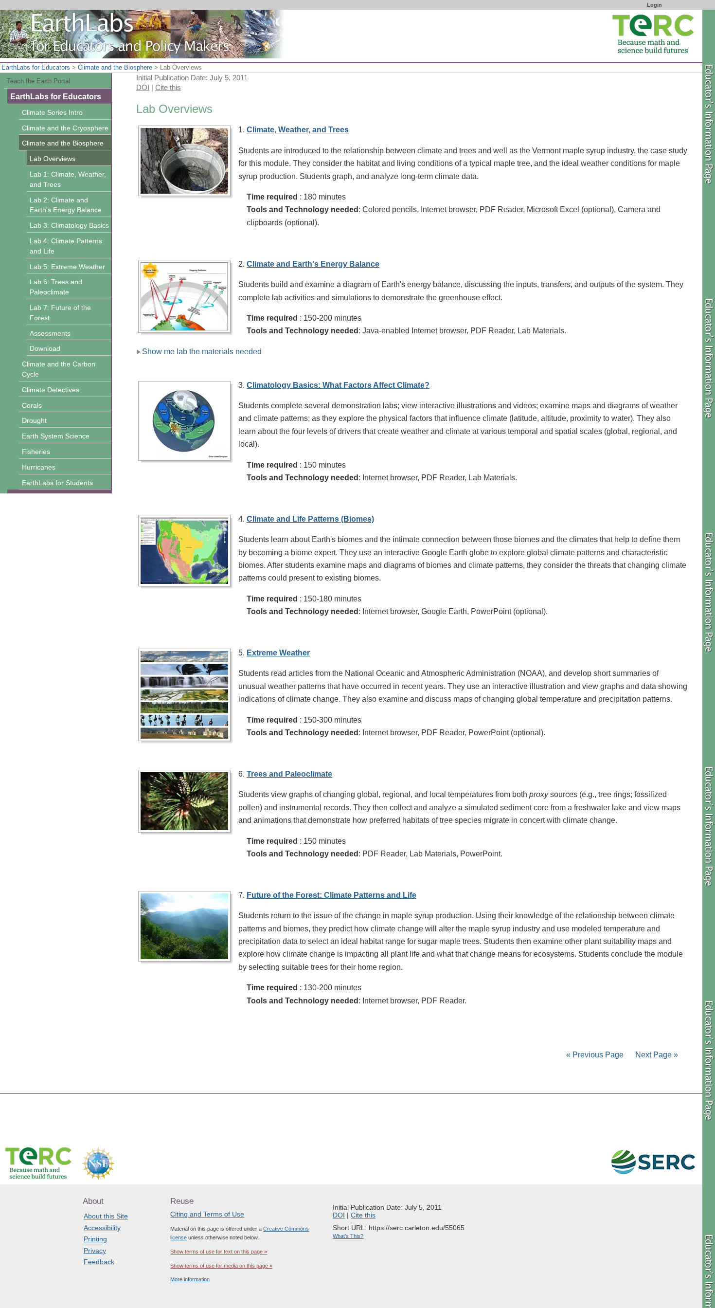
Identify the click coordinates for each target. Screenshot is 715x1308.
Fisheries (36, 451)
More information (190, 1279)
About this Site (106, 1216)
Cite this (168, 87)
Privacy (95, 1250)
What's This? (348, 1236)
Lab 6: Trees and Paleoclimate (56, 287)
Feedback (99, 1262)
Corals (32, 405)
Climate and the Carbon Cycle (58, 369)
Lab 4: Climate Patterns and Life (66, 246)
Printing (95, 1239)
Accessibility (102, 1228)
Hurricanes (38, 467)
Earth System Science (55, 436)
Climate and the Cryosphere (65, 128)
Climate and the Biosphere (115, 67)
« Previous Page (595, 1055)
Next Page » (655, 1055)
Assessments (50, 333)
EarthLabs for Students (57, 483)
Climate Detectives (50, 390)
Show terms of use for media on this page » (221, 1266)
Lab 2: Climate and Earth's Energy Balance (66, 205)
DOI (142, 87)
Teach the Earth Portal (38, 81)
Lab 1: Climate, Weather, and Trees (68, 179)
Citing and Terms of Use (207, 1214)
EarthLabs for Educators (35, 67)
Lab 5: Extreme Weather (67, 267)
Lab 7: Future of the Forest (60, 313)
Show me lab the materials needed (202, 351)
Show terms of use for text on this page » (218, 1251)
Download (45, 348)
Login (654, 5)
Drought (34, 420)
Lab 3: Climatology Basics (69, 225)
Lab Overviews (52, 159)
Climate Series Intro (52, 112)
